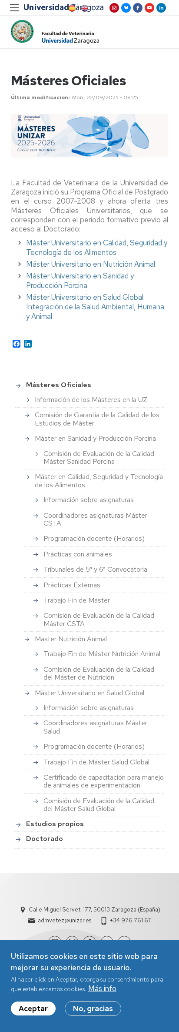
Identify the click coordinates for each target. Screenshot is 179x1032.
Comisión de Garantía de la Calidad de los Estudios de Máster (97, 418)
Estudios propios (55, 823)
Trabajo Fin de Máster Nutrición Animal (101, 653)
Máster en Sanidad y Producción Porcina (95, 438)
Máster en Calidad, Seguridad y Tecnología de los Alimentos (99, 480)
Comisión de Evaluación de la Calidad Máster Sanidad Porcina (98, 457)
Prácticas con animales (77, 554)
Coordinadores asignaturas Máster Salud (95, 726)
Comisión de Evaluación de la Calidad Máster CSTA (98, 619)
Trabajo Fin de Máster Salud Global (96, 762)
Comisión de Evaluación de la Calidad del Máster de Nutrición (98, 673)
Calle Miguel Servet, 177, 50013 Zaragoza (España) (94, 909)
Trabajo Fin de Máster (76, 600)
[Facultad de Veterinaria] (55, 32)
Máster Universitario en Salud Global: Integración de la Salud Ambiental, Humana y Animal (95, 306)
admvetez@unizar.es (64, 920)
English (84, 8)
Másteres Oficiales (58, 384)
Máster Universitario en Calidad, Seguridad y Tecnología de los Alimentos (96, 247)
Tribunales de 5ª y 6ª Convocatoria (95, 569)
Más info (102, 988)
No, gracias (93, 1008)
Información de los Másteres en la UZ (91, 399)
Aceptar (33, 1008)
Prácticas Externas (71, 585)
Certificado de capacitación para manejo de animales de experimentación (103, 781)
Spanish (71, 8)
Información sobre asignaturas (88, 499)
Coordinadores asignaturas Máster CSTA (95, 519)
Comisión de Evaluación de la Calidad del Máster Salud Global (98, 804)
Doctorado (44, 838)
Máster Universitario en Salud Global (89, 692)
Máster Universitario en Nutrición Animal (90, 264)
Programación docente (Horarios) (94, 538)
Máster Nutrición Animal (71, 638)
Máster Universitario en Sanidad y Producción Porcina (80, 280)
